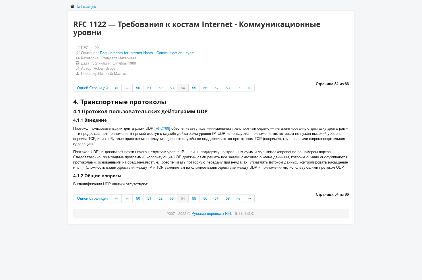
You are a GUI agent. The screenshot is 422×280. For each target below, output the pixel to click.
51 (149, 87)
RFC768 (162, 128)
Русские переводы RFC (212, 213)
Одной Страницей (92, 87)
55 (194, 87)
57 (216, 87)
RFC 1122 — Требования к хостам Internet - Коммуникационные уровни (196, 28)
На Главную (86, 6)
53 (172, 87)
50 (138, 87)
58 (228, 87)
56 (205, 87)
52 (160, 87)
